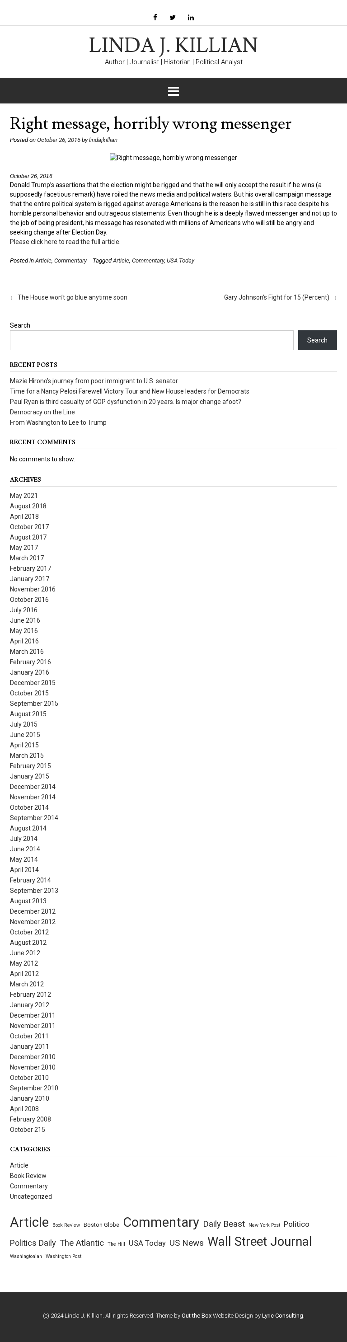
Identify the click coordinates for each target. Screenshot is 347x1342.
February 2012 (30, 994)
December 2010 (33, 1056)
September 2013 (34, 890)
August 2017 (28, 537)
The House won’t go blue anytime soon (68, 297)
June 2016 (25, 620)
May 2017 (24, 547)
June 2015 (25, 734)
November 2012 (33, 921)
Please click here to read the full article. (65, 241)
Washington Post (63, 1256)
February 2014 (30, 880)
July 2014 (24, 838)
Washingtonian (26, 1256)
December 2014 (33, 786)
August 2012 (28, 942)
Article (43, 260)
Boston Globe (101, 1225)
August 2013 (28, 901)
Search (20, 325)
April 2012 (24, 973)
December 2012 (33, 911)
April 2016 (24, 641)
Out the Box (196, 1315)
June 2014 (25, 849)
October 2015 (29, 693)
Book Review (28, 1175)
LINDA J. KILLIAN (173, 46)
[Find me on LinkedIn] (191, 18)
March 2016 (27, 651)
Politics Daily (33, 1243)
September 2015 (34, 703)
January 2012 (29, 1005)
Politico (296, 1224)
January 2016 (29, 672)
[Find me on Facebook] (155, 18)
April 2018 (24, 516)
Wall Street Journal (259, 1241)
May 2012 (24, 963)
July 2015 (24, 724)
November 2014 (33, 797)
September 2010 (34, 1088)
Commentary (70, 260)
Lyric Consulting (282, 1315)
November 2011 (33, 1025)
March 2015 (27, 755)
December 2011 (33, 1015)
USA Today (180, 260)
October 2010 (29, 1077)
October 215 (27, 1129)
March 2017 (27, 558)
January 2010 (29, 1098)
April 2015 (24, 745)
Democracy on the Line (42, 412)
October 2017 (29, 526)
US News (186, 1243)
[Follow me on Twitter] (172, 18)
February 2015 (30, 766)
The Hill (116, 1244)
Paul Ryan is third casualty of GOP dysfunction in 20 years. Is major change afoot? (125, 401)
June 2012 (25, 953)
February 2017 (30, 568)
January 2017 (29, 578)
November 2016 (33, 589)
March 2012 (27, 984)
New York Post (264, 1225)
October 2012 (29, 932)
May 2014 (24, 859)
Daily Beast (224, 1224)
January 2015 (29, 776)
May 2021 (24, 495)
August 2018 (28, 506)
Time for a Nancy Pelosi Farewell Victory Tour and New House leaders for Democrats (129, 391)
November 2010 (33, 1067)
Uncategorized (31, 1196)
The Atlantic (82, 1243)
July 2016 (24, 610)
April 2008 (24, 1108)
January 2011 (29, 1046)
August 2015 (28, 714)
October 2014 (29, 807)
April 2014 (24, 869)
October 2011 (29, 1036)
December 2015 (33, 682)
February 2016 (30, 662)
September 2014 (34, 817)
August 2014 (28, 828)
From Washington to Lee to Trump (58, 422)
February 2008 (30, 1119)
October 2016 (29, 599)
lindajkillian (103, 139)
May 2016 (24, 630)
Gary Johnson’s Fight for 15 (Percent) (280, 297)
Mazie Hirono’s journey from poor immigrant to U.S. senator (94, 381)
